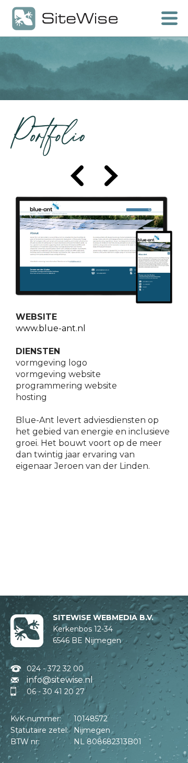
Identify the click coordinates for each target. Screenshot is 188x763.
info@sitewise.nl (60, 680)
